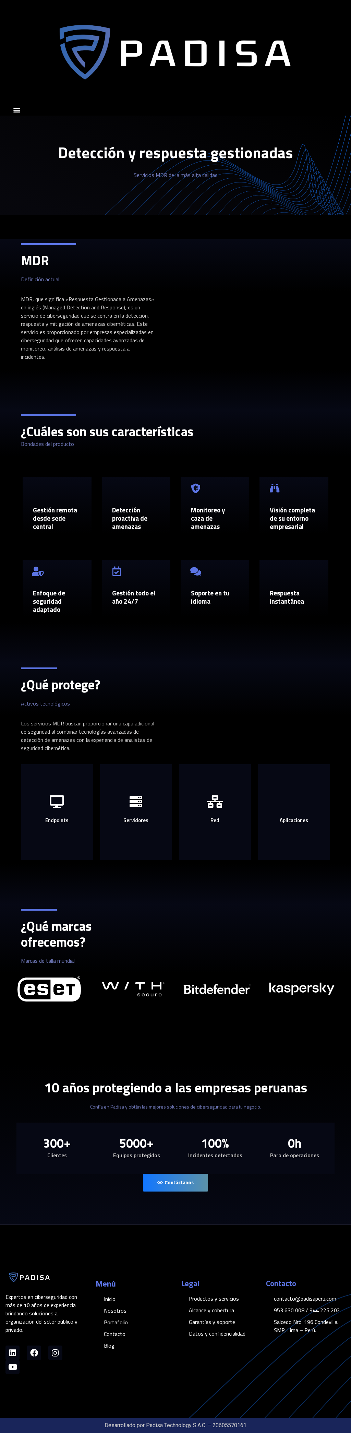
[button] (16, 110)
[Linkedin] (12, 1353)
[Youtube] (12, 1367)
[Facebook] (34, 1353)
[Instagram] (55, 1353)
